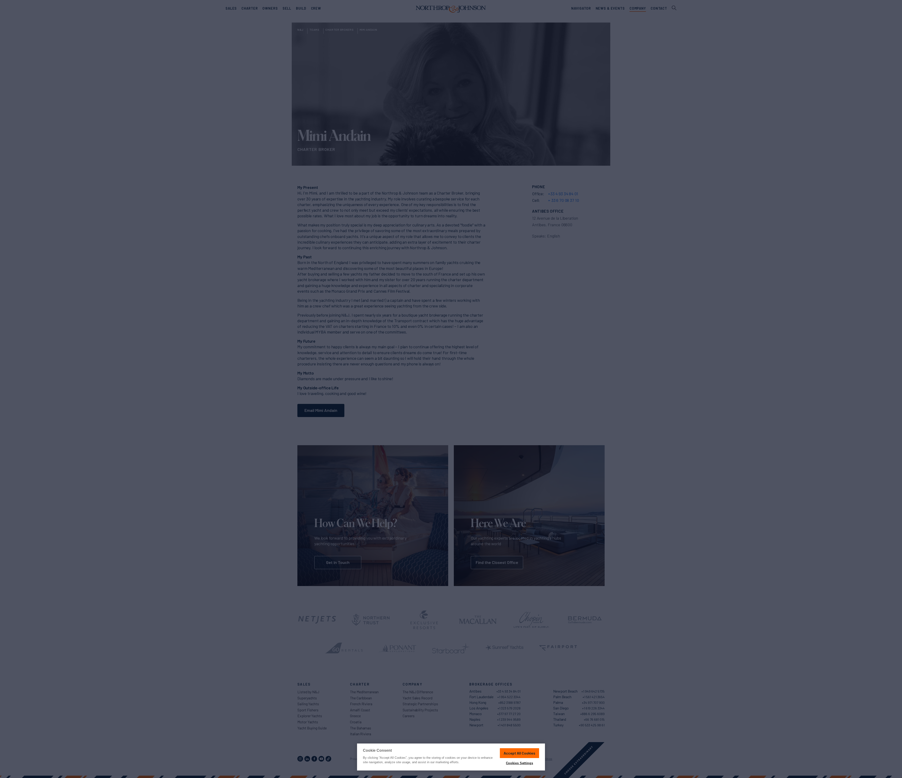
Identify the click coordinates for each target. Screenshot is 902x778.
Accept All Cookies (519, 753)
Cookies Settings (519, 763)
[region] (451, 757)
